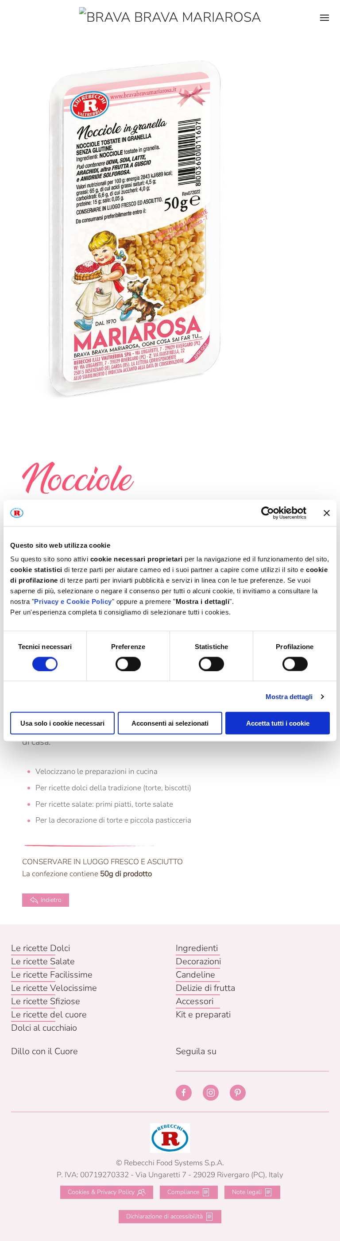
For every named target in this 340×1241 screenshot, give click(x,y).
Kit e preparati (203, 1015)
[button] (324, 17)
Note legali (247, 1192)
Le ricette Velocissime (54, 988)
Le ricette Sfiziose (45, 1001)
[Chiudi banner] (327, 513)
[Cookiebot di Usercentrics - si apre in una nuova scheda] (267, 512)
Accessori (194, 1001)
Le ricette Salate (43, 961)
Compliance (183, 1192)
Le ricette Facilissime (52, 975)
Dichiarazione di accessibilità (164, 1216)
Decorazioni (198, 961)
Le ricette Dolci (40, 948)
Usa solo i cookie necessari (62, 723)
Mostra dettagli (289, 696)
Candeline (195, 975)
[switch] (128, 664)
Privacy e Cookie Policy (73, 601)
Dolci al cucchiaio (44, 1028)
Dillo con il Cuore (44, 1051)
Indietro (51, 900)
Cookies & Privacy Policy (101, 1192)
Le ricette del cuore (49, 1015)
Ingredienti (197, 948)
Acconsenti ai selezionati (170, 723)
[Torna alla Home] (170, 17)
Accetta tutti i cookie (277, 723)
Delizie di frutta (205, 988)
